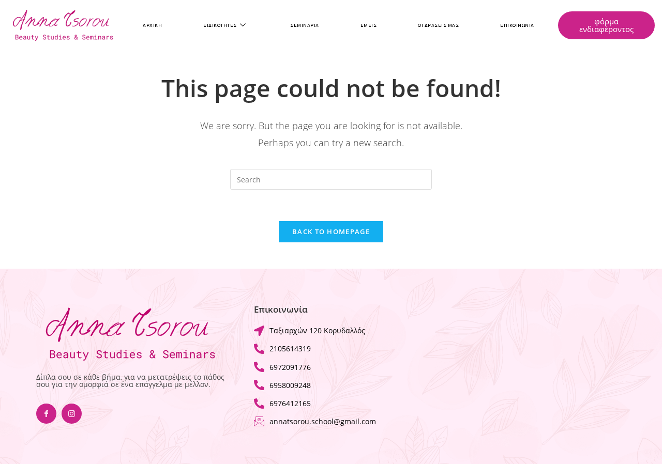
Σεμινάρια (304, 25)
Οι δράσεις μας (438, 25)
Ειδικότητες (220, 25)
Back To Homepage (331, 231)
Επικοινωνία (517, 25)
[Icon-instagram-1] (72, 414)
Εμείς (368, 25)
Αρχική (152, 25)
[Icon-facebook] (46, 414)
